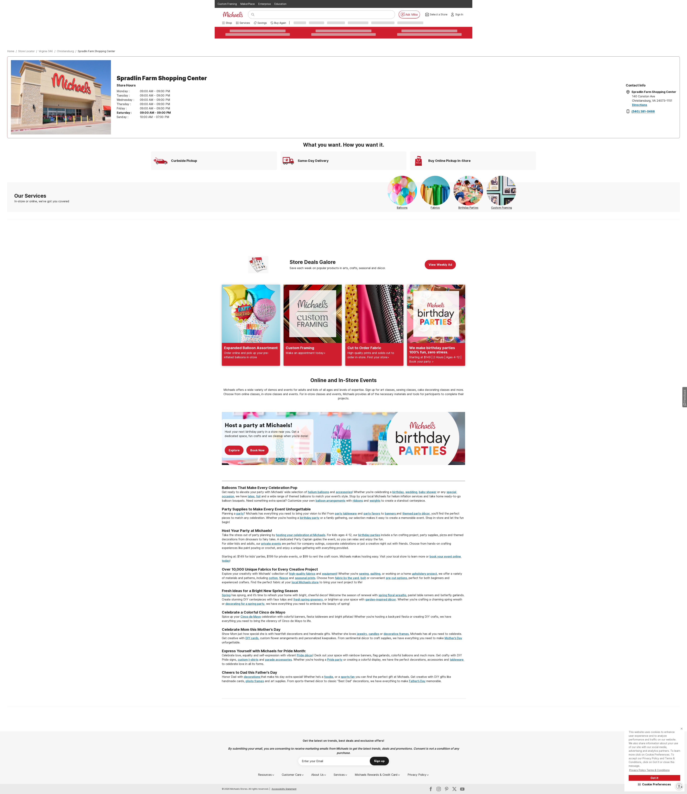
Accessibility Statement (284, 789)
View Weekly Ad (440, 264)
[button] (654, 784)
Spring (226, 595)
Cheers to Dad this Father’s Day (249, 672)
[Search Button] (253, 14)
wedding (411, 492)
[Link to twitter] (454, 789)
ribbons (358, 500)
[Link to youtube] (462, 789)
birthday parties (369, 535)
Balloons (402, 207)
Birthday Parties (468, 207)
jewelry (362, 634)
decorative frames (396, 634)
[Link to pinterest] (446, 789)
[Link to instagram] (439, 789)
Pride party (334, 659)
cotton (273, 578)
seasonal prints (305, 578)
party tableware (346, 513)
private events (271, 543)
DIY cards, (252, 638)
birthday (398, 492)
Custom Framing (227, 3)
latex (251, 496)
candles (374, 634)
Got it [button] (654, 778)
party (240, 513)
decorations (252, 677)
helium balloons (318, 492)
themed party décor (416, 513)
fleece (283, 578)
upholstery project (424, 573)
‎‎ (343, 483)
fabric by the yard (347, 578)
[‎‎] (343, 505)
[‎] (343, 474)
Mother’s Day (453, 638)
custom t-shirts (248, 659)
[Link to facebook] (431, 789)
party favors (372, 513)
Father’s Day (417, 681)
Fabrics (435, 207)
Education (280, 3)
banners (390, 513)
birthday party (309, 518)
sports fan (348, 677)
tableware (457, 659)
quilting (375, 573)
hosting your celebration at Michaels (300, 535)
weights (375, 500)
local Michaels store (305, 582)
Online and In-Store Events (343, 380)
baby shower (427, 492)
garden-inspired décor (380, 599)
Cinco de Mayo (250, 616)
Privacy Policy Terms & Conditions (649, 770)
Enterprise (264, 3)
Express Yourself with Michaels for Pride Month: (264, 651)
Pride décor (305, 655)
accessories (344, 492)
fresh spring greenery (308, 599)
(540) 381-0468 (643, 111)
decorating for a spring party (244, 603)
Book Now (257, 450)
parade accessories (278, 659)
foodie (328, 677)
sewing (364, 573)
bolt (363, 578)
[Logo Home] (233, 14)
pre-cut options (396, 578)
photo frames (255, 681)
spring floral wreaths (392, 595)
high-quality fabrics (302, 573)
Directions (639, 105)
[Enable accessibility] (679, 786)
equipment (329, 573)
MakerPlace (247, 3)
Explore (234, 450)
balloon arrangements (330, 500)
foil (258, 496)
